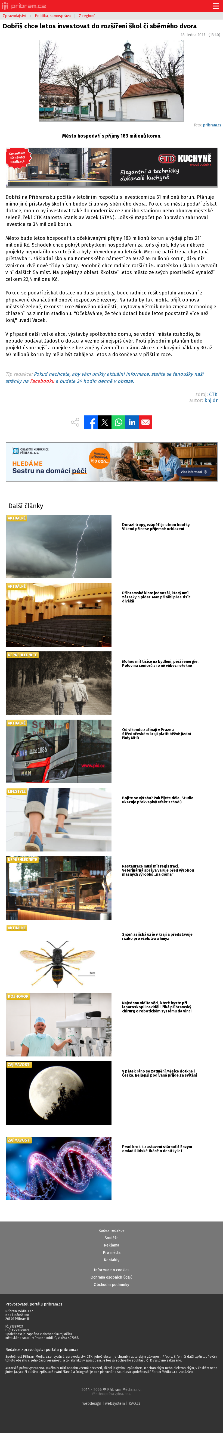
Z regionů (87, 16)
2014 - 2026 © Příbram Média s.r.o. (111, 1391)
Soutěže (112, 1238)
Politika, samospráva (53, 16)
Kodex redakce (111, 1230)
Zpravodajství (14, 16)
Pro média (111, 1252)
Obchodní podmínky (111, 1284)
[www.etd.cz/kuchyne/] (112, 168)
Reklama (111, 1245)
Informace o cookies (111, 1270)
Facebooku (42, 381)
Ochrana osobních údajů (111, 1277)
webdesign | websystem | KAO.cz (111, 1403)
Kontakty (111, 1260)
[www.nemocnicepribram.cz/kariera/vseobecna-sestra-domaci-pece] (112, 462)
